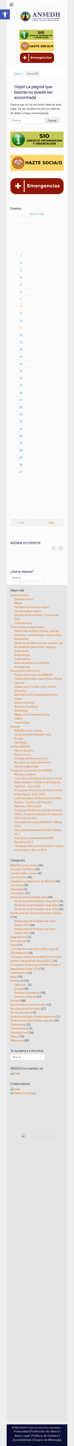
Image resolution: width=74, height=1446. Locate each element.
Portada (15, 1000)
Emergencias (22, 666)
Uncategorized (19, 1032)
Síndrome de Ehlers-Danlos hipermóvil (33, 1016)
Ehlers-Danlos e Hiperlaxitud (27, 627)
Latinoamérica (19, 972)
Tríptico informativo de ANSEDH (33, 674)
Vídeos (18, 718)
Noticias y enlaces (25, 774)
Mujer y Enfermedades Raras (31, 714)
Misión (18, 603)
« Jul (21, 522)
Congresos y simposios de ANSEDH (31, 770)
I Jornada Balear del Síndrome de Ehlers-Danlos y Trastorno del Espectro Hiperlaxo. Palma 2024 (38, 802)
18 (20, 378)
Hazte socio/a (22, 754)
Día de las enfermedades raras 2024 (36, 901)
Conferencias (18, 877)
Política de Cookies (45, 1435)
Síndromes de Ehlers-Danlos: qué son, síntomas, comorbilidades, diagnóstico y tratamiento (38, 635)
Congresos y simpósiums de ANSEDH (32, 881)
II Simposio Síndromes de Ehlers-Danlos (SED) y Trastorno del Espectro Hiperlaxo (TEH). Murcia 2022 (38, 814)
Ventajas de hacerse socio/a (31, 758)
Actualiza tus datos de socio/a (32, 762)
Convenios (20, 742)
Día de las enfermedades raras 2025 (36, 905)
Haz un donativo (24, 750)
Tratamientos (22, 658)
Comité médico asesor (27, 611)
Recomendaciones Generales (32, 662)
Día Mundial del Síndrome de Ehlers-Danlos (35, 913)
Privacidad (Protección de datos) (36, 1431)
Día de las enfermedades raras (32, 734)
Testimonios (21, 722)
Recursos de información (25, 670)
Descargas (16, 889)
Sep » (52, 522)
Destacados (17, 893)
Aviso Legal (22, 1435)
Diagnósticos (22, 654)
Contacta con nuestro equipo (31, 607)
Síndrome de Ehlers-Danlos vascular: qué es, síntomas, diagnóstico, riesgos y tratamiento (38, 646)
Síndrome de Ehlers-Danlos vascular (32, 1020)
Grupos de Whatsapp (47, 1440)
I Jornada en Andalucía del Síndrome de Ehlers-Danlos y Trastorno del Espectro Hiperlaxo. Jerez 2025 (38, 782)
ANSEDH (24, 1427)
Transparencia (23, 623)
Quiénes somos (23, 599)
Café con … (21, 984)
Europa (18, 738)
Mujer (13, 976)
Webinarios (21, 710)
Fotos (13, 944)
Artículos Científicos (26, 706)
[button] (5, 14)
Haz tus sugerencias (26, 766)
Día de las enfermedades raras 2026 (36, 909)
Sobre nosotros (19, 595)
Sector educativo (24, 702)
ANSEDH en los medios (28, 730)
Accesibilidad (22, 1440)
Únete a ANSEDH (20, 746)
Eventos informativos (27, 992)
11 (20, 327)
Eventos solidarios (25, 996)
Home (18, 73)
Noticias (15, 726)
